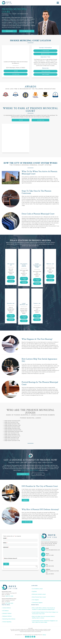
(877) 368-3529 (9, 603)
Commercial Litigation (37, 602)
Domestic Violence (7, 613)
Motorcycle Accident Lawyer (39, 594)
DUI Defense (6, 610)
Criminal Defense (7, 607)
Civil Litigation (35, 599)
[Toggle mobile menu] (58, 2)
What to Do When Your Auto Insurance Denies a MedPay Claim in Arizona (43, 617)
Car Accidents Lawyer (37, 588)
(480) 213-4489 (9, 596)
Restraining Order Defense (9, 619)
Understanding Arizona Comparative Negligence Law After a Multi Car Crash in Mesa (45, 621)
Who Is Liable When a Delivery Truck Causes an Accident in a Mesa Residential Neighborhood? (43, 608)
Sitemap (44, 634)
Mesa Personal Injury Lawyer (39, 597)
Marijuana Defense (7, 616)
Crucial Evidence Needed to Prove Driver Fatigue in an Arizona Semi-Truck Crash (45, 613)
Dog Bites (34, 591)
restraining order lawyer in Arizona (29, 470)
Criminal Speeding (7, 621)
